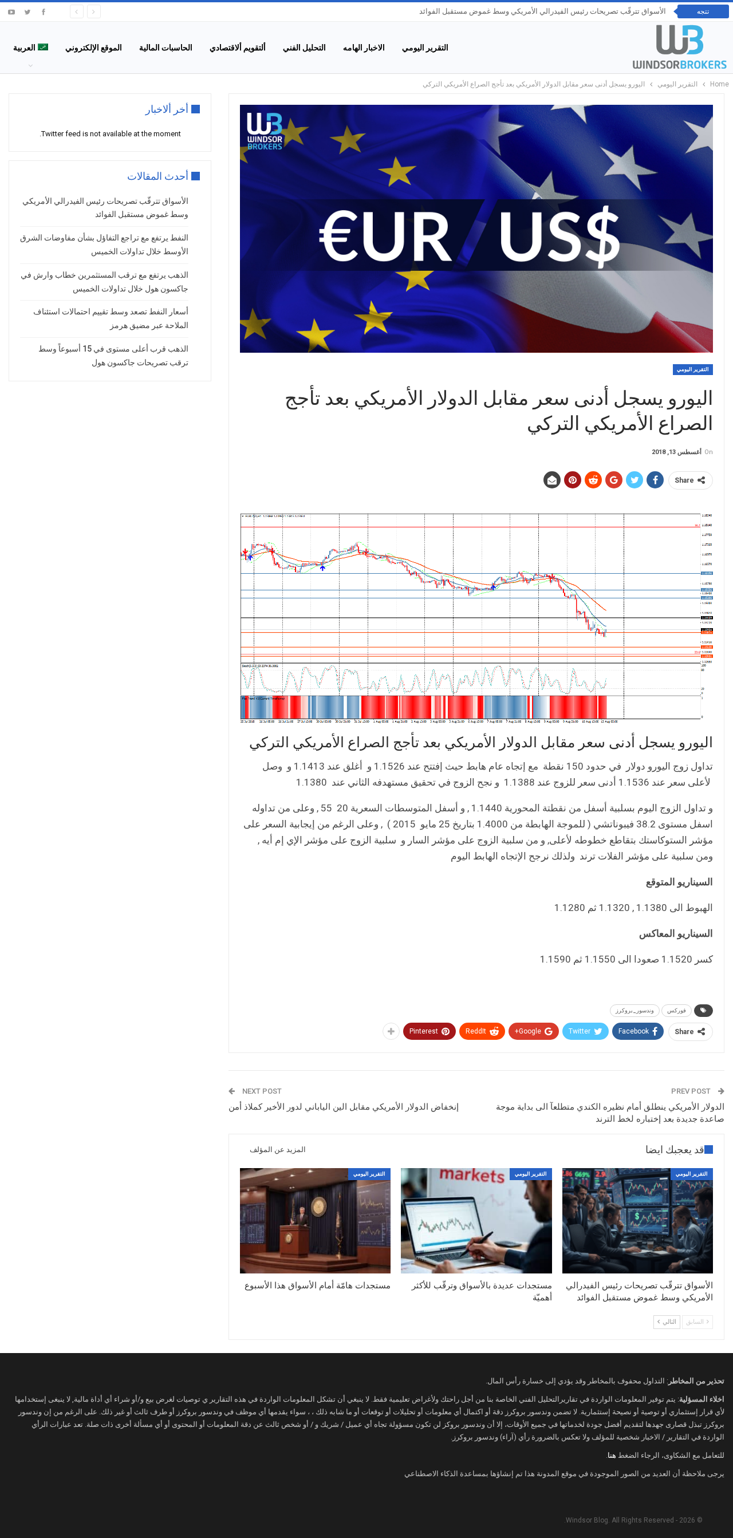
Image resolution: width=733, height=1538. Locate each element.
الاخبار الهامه (364, 47)
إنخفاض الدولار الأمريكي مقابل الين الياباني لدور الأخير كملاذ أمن (343, 1107)
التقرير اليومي (425, 47)
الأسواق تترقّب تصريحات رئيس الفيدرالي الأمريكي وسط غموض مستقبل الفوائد (542, 11)
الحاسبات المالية (165, 47)
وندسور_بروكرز (635, 1010)
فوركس (676, 1010)
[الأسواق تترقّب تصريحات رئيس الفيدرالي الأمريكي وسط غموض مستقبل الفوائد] (637, 1220)
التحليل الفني (304, 47)
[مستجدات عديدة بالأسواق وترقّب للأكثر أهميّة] (476, 1220)
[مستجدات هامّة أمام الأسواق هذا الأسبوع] (315, 1220)
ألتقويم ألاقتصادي (238, 47)
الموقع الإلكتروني (93, 47)
